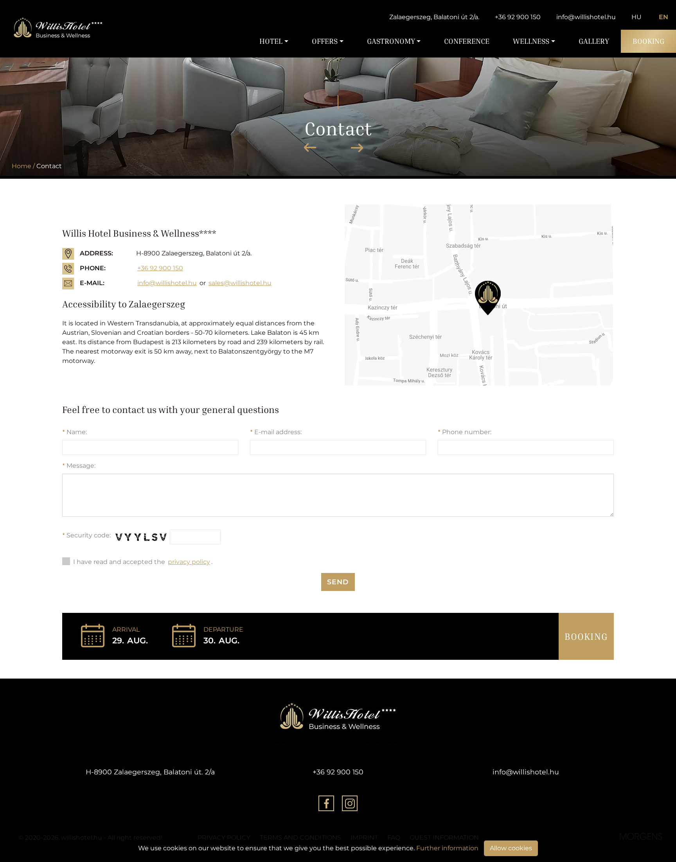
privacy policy (189, 562)
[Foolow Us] (326, 805)
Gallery (594, 41)
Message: (78, 465)
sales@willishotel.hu (240, 283)
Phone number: (464, 432)
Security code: (86, 535)
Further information (447, 848)
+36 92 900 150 (518, 17)
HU (636, 17)
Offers (325, 41)
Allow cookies (511, 848)
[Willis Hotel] (58, 29)
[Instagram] (349, 805)
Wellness (531, 41)
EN (663, 17)
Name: (74, 432)
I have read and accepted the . (142, 562)
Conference (466, 41)
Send (338, 582)
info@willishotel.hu (586, 17)
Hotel (270, 41)
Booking (648, 41)
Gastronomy (391, 41)
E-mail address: (276, 432)
